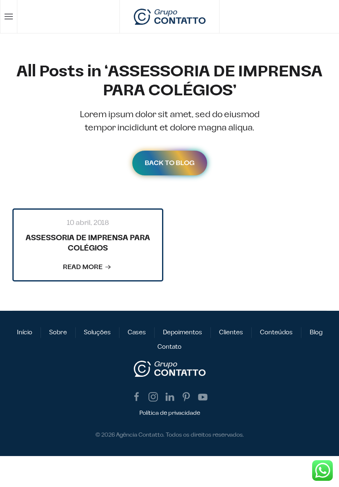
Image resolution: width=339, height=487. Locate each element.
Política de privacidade (169, 413)
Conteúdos (276, 332)
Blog (316, 332)
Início (24, 332)
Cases (137, 332)
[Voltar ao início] (170, 16)
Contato (169, 347)
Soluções (97, 332)
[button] (8, 16)
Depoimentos (182, 332)
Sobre (58, 332)
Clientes (231, 332)
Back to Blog (170, 163)
